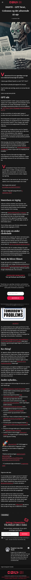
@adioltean (5, 458)
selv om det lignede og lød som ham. (19, 244)
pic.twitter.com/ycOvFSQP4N (11, 460)
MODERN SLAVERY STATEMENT (11, 578)
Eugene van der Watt (17, 549)
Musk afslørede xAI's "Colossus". (17, 212)
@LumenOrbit (12, 444)
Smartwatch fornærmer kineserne (12, 406)
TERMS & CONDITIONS (24, 577)
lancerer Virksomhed (14, 389)
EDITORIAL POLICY (23, 578)
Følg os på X (19, 504)
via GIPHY (15, 323)
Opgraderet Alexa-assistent (13, 430)
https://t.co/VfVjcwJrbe (16, 458)
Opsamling (5, 515)
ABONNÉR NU (15, 298)
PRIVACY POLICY (14, 577)
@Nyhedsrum (7, 483)
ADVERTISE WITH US (6, 577)
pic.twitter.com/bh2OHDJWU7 (11, 187)
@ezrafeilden (6, 456)
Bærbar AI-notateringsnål (16, 410)
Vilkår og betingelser (20, 305)
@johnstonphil (21, 454)
